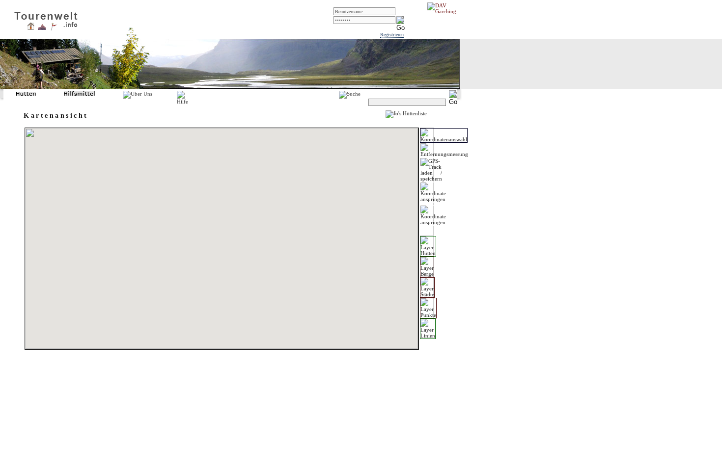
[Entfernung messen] (444, 150)
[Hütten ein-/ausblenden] (428, 246)
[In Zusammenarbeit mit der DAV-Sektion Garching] (444, 11)
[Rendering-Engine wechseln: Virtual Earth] (433, 215)
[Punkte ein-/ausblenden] (428, 308)
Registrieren (392, 34)
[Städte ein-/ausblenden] (427, 287)
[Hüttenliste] (30, 28)
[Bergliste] (42, 28)
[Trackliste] (53, 29)
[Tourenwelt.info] (46, 18)
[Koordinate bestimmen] (444, 135)
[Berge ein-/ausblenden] (427, 267)
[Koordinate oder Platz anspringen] (433, 192)
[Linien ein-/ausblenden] (428, 328)
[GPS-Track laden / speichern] (431, 169)
